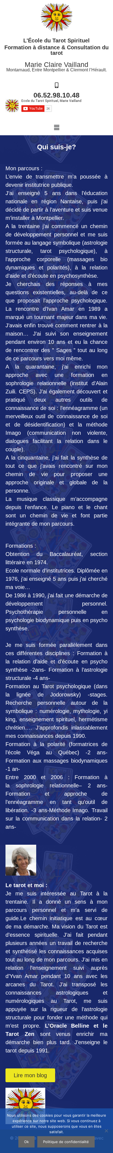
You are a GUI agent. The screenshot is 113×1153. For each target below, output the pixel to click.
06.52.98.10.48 (56, 95)
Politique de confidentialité (66, 1142)
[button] (56, 127)
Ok (26, 1142)
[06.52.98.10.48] (56, 85)
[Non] (106, 1130)
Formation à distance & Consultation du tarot (56, 50)
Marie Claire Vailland (56, 64)
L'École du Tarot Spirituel (56, 40)
